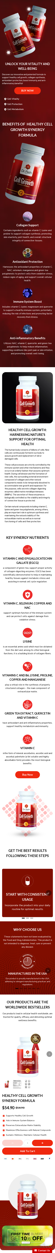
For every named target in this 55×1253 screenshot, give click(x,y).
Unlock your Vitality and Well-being (27, 66)
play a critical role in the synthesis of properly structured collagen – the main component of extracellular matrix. (27, 688)
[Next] (48, 893)
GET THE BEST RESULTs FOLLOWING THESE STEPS (27, 853)
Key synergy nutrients (27, 537)
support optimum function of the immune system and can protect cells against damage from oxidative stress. (28, 616)
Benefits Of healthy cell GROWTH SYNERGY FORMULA (27, 129)
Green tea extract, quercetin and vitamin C (27, 715)
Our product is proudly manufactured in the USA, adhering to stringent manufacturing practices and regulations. (27, 981)
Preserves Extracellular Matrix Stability (23, 1125)
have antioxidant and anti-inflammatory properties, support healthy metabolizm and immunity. (27, 724)
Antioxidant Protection (28, 261)
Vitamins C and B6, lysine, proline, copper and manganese (27, 677)
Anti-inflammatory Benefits (27, 338)
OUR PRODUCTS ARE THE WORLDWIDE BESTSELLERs (27, 1004)
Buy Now (27, 90)
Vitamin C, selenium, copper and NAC (27, 605)
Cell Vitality (13, 98)
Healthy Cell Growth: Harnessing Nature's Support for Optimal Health (27, 437)
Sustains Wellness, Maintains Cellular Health (26, 1135)
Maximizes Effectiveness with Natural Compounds (28, 1130)
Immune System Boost (27, 301)
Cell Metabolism (15, 109)
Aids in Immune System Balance (20, 1120)
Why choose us (27, 929)
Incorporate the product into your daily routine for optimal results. (27, 907)
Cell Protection (14, 104)
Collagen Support (27, 225)
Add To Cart (27, 1151)
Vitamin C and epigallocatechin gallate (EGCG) (27, 560)
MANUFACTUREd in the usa (27, 973)
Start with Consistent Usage (27, 896)
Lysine (27, 641)
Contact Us (43, 1250)
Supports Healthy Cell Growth (19, 1115)
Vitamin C (27, 748)
